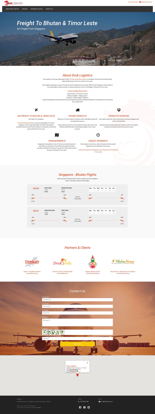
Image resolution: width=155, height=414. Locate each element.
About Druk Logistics (12, 9)
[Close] (87, 363)
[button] (77, 375)
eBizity (39, 407)
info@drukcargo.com (75, 372)
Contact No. (45, 310)
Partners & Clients (37, 9)
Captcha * (45, 328)
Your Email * (45, 303)
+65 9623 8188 (74, 370)
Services (25, 9)
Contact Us (49, 9)
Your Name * (45, 297)
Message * (45, 317)
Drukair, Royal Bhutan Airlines (79, 79)
